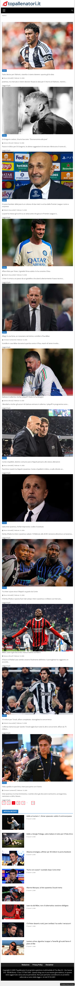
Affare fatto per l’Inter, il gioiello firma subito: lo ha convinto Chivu (26, 271)
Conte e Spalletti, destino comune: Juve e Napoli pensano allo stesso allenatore (31, 462)
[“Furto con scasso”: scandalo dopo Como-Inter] (13, 876)
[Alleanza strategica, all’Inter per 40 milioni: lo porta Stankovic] (13, 858)
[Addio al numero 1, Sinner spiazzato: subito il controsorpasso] (13, 822)
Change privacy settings (67, 984)
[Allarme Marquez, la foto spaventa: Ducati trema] (13, 894)
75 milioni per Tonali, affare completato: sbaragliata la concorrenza (26, 719)
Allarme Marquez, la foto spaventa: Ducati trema (44, 888)
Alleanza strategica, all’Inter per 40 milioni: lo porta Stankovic (48, 852)
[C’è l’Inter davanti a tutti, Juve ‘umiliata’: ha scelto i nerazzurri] (13, 929)
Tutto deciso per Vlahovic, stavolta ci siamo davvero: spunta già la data (28, 74)
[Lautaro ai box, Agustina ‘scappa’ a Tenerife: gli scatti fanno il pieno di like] (13, 947)
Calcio (4, 70)
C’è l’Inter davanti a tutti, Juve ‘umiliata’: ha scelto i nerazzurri (48, 923)
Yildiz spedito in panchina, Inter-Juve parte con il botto (22, 787)
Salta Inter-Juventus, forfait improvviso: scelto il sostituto (23, 527)
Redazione (25, 965)
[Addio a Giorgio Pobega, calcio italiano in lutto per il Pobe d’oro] (13, 840)
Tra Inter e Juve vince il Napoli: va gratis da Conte (20, 591)
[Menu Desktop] (4, 10)
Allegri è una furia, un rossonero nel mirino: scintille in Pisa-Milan (26, 336)
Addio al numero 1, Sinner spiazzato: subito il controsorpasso (49, 816)
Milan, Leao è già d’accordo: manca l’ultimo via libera (21, 652)
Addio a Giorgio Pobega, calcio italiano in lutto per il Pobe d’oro (49, 834)
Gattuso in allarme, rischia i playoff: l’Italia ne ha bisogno (22, 397)
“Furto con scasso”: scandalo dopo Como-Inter (43, 870)
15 (4, 803)
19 (23, 803)
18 (18, 803)
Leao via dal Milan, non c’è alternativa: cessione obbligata (47, 905)
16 (9, 803)
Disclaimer (49, 965)
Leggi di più (6, 85)
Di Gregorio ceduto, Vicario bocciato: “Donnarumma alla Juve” (25, 139)
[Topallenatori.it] (21, 4)
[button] (72, 10)
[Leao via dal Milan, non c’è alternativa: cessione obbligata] (13, 911)
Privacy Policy (37, 965)
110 (33, 803)
